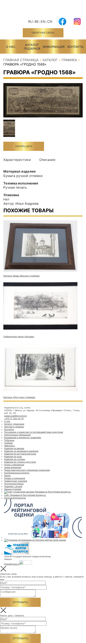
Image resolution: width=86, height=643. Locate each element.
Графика (69, 60)
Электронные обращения (17, 434)
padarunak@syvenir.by (15, 415)
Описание (47, 160)
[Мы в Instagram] (77, 24)
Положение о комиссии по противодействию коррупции (33, 432)
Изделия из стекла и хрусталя (20, 462)
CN (49, 21)
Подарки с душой (13, 486)
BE (37, 21)
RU (30, 21)
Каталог (50, 60)
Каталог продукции (14, 424)
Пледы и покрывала (14, 478)
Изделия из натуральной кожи (20, 453)
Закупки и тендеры (14, 426)
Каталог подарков (32, 46)
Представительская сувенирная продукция (27, 470)
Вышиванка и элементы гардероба (22, 437)
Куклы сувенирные (14, 464)
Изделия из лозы (13, 456)
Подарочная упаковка (15, 481)
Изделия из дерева (14, 448)
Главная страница (21, 60)
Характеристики (17, 160)
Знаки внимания (12, 467)
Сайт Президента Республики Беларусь (25, 495)
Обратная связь (43, 32)
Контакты (75, 46)
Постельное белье (14, 483)
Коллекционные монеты (16, 472)
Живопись (9, 445)
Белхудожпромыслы (15, 497)
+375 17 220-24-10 (14, 418)
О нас (10, 46)
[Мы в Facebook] (62, 24)
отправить (20, 602)
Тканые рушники (12, 489)
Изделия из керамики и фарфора (21, 451)
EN (43, 21)
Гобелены (9, 440)
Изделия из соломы (14, 459)
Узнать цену (23, 146)
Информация (53, 46)
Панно (7, 475)
